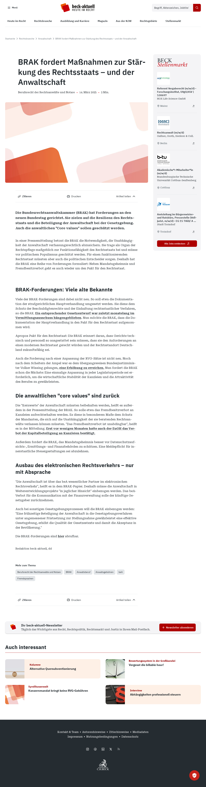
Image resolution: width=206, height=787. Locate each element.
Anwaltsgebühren (104, 572)
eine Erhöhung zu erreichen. (81, 368)
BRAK (69, 572)
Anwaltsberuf (83, 572)
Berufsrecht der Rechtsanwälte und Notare (39, 572)
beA (121, 572)
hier (61, 536)
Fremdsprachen (25, 578)
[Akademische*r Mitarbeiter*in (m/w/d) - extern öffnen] (193, 187)
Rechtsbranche (26, 38)
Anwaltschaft (45, 38)
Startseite (10, 38)
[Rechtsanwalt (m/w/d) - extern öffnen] (193, 143)
